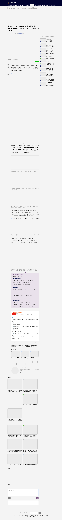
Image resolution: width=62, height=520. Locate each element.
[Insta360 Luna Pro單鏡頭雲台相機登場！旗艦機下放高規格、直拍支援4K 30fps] (15, 459)
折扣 (27, 363)
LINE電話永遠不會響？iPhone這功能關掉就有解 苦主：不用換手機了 (50, 69)
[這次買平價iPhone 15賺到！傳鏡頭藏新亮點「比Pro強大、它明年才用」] (15, 413)
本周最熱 (47, 36)
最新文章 (10, 5)
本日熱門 (42, 36)
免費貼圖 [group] (35, 8)
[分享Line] (9, 67)
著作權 (29, 515)
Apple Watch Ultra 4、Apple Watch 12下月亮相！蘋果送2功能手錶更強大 (50, 79)
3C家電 (32, 5)
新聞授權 (23, 515)
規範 (9, 498)
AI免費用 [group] (18, 8)
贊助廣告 (9, 468)
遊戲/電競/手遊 (38, 5)
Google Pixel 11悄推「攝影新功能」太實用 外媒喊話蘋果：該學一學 (15, 358)
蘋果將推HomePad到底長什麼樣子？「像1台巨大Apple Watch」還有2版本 (34, 358)
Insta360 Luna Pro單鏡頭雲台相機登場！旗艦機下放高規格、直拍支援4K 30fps (14, 465)
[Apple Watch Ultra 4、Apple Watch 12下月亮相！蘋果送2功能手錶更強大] (43, 79)
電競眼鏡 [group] (24, 8)
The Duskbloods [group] (11, 8)
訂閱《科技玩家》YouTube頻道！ (26, 314)
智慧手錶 (19, 363)
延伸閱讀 (9, 377)
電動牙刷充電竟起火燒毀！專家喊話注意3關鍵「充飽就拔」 (14, 436)
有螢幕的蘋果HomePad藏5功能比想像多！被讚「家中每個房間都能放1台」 (15, 451)
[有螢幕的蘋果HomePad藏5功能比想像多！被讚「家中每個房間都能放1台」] (15, 444)
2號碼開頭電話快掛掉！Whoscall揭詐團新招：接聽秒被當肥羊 (50, 84)
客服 (19, 515)
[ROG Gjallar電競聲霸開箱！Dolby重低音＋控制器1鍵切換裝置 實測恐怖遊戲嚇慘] (43, 74)
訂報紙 (40, 515)
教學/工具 (48, 5)
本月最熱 (52, 36)
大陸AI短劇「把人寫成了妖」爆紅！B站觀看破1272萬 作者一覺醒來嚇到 (50, 50)
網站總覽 (47, 515)
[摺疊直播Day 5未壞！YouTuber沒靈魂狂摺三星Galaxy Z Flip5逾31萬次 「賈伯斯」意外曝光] (15, 384)
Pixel (13, 361)
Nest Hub (14, 363)
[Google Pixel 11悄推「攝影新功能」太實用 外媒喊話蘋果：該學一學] (15, 354)
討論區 (9, 484)
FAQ (17, 515)
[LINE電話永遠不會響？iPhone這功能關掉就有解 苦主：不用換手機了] (43, 69)
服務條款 (26, 515)
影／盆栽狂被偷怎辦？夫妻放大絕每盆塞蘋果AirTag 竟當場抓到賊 (30, 391)
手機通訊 (15, 5)
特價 (17, 361)
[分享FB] (9, 64)
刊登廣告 (15, 515)
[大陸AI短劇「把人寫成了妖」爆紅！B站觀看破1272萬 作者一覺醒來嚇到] (43, 50)
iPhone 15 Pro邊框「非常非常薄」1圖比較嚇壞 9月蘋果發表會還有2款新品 (30, 405)
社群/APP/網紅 (21, 5)
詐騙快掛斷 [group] (30, 8)
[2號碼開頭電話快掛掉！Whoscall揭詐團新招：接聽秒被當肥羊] (43, 84)
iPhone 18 (13, 349)
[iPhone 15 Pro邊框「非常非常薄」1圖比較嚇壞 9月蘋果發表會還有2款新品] (30, 399)
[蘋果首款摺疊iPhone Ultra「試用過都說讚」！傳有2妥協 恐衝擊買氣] (25, 354)
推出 (24, 144)
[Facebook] (20, 512)
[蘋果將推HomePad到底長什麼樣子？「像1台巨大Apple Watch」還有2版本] (34, 354)
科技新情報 (53, 5)
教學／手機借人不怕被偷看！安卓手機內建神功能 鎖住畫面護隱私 (50, 60)
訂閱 (40, 512)
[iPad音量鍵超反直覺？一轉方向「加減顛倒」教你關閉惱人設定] (30, 430)
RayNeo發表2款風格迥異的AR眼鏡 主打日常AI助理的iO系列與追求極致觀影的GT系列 (30, 451)
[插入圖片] (35, 498)
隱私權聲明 (32, 515)
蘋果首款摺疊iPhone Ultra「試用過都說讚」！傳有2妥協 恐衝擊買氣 (25, 358)
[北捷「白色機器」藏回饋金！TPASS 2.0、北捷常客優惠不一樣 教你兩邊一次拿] (43, 45)
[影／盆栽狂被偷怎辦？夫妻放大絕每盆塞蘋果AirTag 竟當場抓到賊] (30, 384)
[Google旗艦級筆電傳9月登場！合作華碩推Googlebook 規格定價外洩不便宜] (30, 459)
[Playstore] (26, 512)
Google (24, 361)
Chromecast (29, 361)
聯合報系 (36, 515)
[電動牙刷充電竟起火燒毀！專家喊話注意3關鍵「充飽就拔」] (15, 430)
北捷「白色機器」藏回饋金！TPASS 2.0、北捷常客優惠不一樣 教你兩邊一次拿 (50, 45)
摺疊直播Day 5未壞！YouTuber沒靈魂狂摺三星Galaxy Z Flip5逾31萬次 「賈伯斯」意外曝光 (15, 391)
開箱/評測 (27, 5)
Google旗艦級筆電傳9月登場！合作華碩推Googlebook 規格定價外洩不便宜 (30, 465)
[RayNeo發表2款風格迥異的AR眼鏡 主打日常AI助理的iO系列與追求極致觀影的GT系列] (30, 444)
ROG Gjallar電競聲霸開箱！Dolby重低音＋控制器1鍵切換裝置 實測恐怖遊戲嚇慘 (50, 74)
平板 (23, 363)
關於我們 (43, 515)
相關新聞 (9, 423)
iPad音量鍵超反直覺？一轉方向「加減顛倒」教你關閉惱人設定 (29, 436)
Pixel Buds (35, 361)
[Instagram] (22, 512)
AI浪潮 (43, 5)
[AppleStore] (28, 512)
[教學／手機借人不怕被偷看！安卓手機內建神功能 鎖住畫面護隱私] (43, 60)
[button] (52, 2)
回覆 (37, 498)
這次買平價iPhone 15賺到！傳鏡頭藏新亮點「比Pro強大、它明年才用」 (15, 420)
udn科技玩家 (9, 23)
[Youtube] (51, 2)
